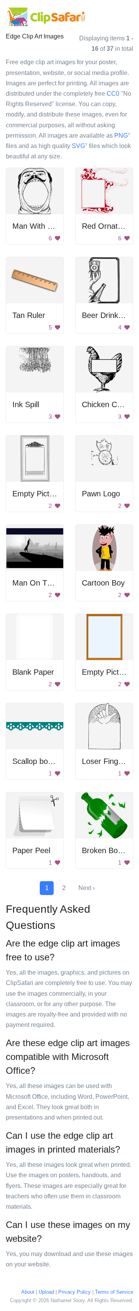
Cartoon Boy (103, 583)
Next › (86, 888)
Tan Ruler (28, 315)
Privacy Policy (74, 1292)
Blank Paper (33, 672)
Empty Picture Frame (48, 493)
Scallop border (37, 761)
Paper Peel (31, 850)
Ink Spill (25, 404)
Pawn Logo (101, 493)
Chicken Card (105, 404)
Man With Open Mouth (51, 226)
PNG (122, 135)
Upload (46, 1292)
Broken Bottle (105, 850)
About (27, 1292)
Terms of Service (114, 1292)
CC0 (113, 93)
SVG (79, 146)
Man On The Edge (44, 583)
